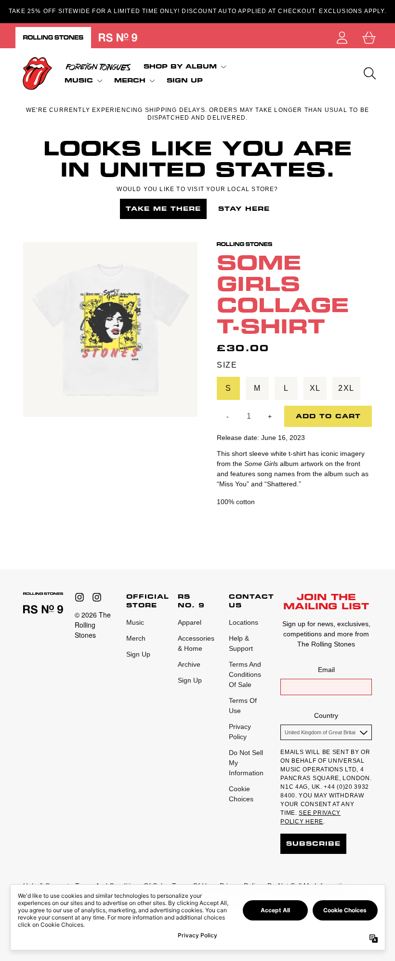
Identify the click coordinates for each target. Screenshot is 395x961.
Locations (243, 622)
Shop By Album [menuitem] (180, 66)
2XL (346, 388)
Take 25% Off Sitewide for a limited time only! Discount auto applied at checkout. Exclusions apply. (197, 11)
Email (326, 669)
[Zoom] (110, 329)
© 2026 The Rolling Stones (93, 625)
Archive (189, 664)
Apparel (189, 622)
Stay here (244, 209)
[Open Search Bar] (369, 73)
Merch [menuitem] (129, 80)
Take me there (163, 209)
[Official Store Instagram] (79, 597)
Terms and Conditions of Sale (245, 674)
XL (315, 388)
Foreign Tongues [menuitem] (98, 66)
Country (326, 715)
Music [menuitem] (79, 80)
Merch (135, 638)
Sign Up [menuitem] (185, 80)
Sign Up (138, 654)
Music (135, 622)
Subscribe (313, 843)
